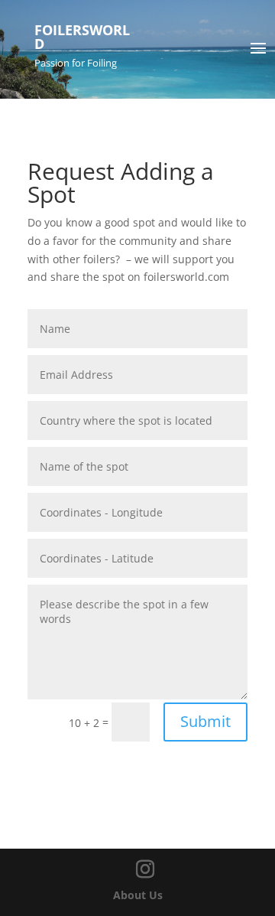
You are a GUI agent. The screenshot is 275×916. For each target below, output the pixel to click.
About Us (138, 895)
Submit (205, 721)
